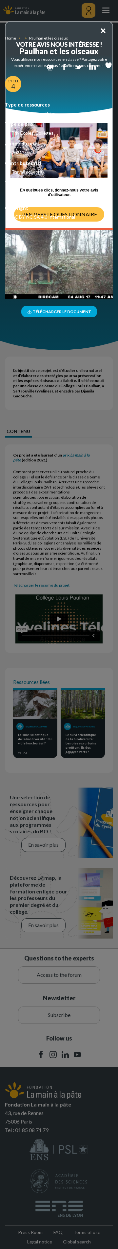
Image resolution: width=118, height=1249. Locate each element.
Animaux (20, 197)
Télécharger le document (61, 311)
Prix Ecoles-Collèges (32, 133)
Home (10, 38)
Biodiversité (23, 191)
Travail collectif (26, 172)
